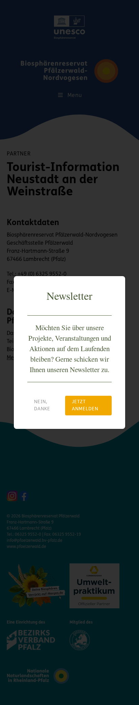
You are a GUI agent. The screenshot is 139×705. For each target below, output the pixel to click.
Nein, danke (42, 405)
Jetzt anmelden (85, 405)
